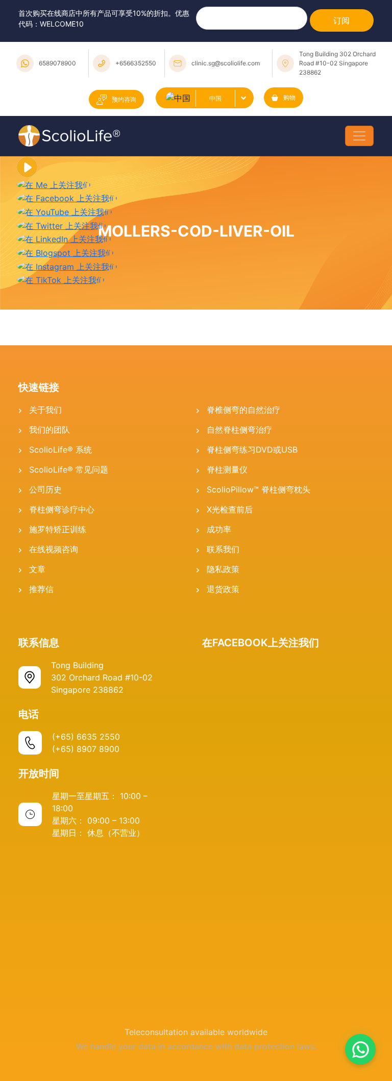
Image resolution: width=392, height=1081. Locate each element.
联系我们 (223, 549)
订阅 (341, 20)
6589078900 (57, 63)
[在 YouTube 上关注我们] (64, 211)
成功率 (219, 529)
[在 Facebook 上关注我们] (67, 198)
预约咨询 (124, 99)
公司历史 (45, 489)
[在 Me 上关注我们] (53, 184)
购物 (289, 97)
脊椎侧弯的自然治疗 (243, 410)
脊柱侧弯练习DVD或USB (252, 449)
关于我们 (45, 410)
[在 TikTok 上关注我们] (60, 279)
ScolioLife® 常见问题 (68, 469)
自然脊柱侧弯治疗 (239, 430)
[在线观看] (27, 166)
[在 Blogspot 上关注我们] (65, 252)
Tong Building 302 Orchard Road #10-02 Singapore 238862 (337, 63)
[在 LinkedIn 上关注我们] (64, 238)
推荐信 (41, 589)
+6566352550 (135, 63)
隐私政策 (223, 569)
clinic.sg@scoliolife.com (225, 63)
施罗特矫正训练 (57, 529)
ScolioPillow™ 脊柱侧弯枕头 (258, 489)
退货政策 (223, 589)
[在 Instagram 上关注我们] (67, 266)
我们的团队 (49, 430)
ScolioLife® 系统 (60, 449)
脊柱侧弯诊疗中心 (61, 509)
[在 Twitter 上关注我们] (61, 225)
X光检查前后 (230, 509)
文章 (37, 569)
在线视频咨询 (53, 549)
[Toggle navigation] (359, 136)
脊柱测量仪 (227, 469)
